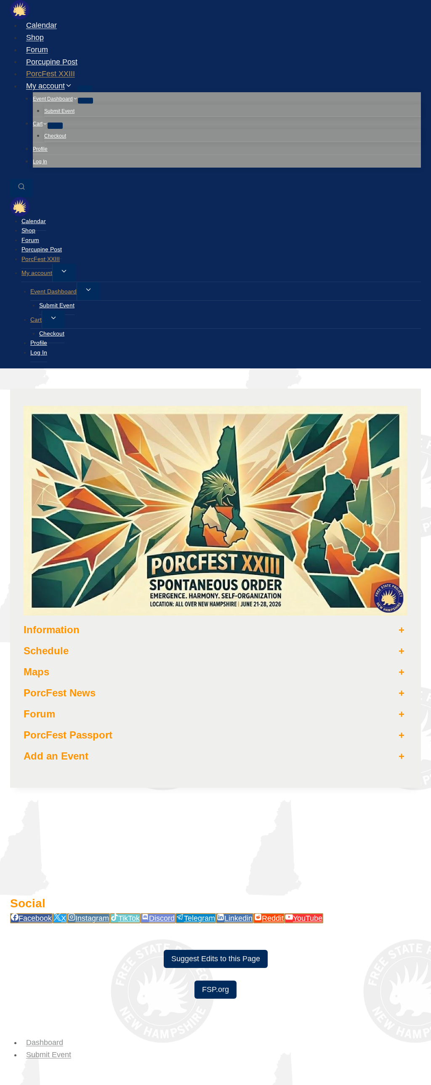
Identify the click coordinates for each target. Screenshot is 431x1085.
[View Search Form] (21, 188)
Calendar (41, 25)
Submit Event (59, 111)
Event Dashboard (53, 291)
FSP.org (215, 989)
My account (36, 272)
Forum (37, 49)
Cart (36, 319)
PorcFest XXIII (50, 73)
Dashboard (44, 1042)
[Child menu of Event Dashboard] (85, 101)
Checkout (55, 136)
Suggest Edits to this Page (215, 958)
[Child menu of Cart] (55, 125)
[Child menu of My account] (84, 88)
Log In (40, 162)
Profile (40, 149)
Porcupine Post (51, 61)
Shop (35, 37)
